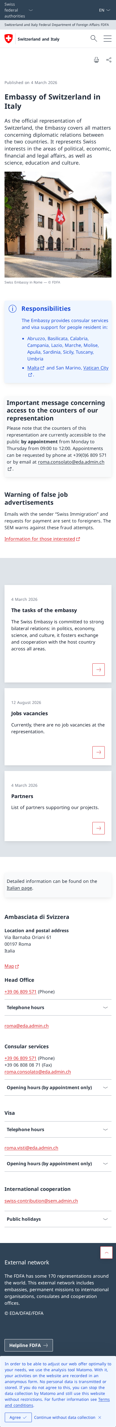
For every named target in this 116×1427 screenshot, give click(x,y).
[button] (106, 1252)
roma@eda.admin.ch (27, 1026)
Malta (33, 368)
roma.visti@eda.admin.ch (31, 1148)
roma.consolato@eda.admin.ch (38, 1072)
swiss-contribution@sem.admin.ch (41, 1201)
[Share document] (108, 60)
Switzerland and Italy (38, 39)
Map (9, 966)
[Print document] (96, 60)
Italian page (19, 888)
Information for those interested (40, 539)
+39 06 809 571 (21, 992)
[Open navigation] (107, 38)
